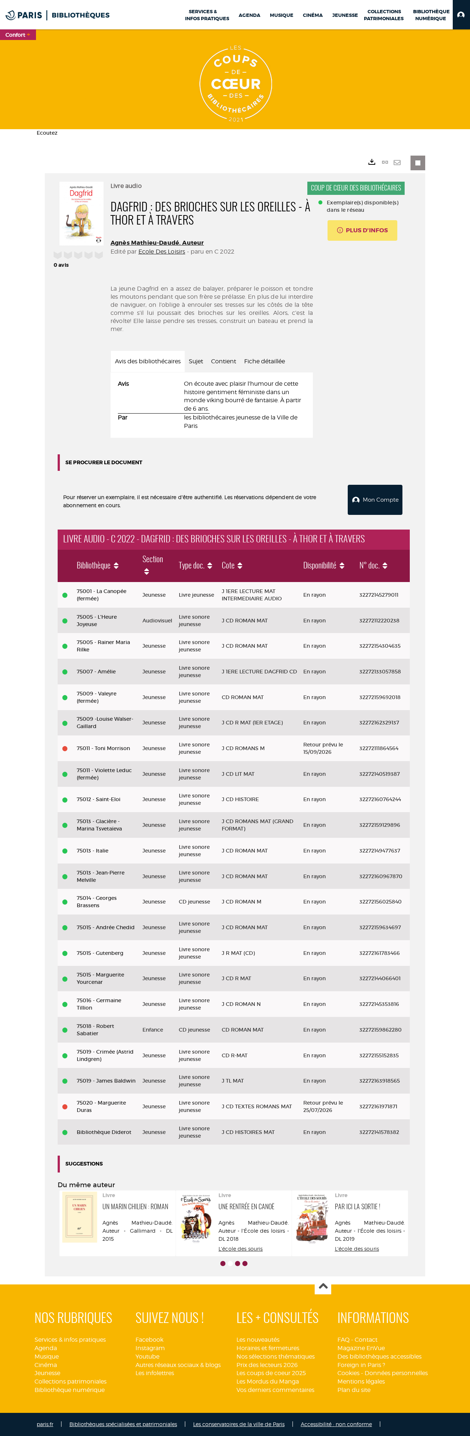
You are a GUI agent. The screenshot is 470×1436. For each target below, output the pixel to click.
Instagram (150, 1348)
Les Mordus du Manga (267, 1381)
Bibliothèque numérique (70, 1389)
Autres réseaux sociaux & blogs (178, 1365)
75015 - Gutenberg (100, 953)
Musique (47, 1356)
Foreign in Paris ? (361, 1365)
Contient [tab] (223, 361)
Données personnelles (396, 1373)
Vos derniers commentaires (275, 1389)
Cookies (348, 1373)
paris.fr (45, 1424)
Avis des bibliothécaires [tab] (148, 361)
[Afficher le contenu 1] (222, 1263)
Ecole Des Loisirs (161, 251)
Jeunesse (47, 1373)
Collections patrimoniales (70, 1381)
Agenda (46, 1348)
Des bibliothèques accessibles (379, 1356)
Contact (366, 1339)
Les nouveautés (257, 1339)
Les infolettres (154, 1373)
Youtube (147, 1356)
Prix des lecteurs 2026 (267, 1365)
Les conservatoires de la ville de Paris (239, 1424)
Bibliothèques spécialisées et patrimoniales (123, 1424)
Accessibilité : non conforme (336, 1424)
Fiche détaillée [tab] (264, 361)
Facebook (149, 1339)
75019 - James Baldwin (106, 1080)
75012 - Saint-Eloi (98, 799)
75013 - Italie (92, 850)
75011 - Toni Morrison (103, 748)
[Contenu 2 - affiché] (230, 1263)
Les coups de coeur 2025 (271, 1373)
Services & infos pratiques (70, 1339)
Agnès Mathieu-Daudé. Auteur (157, 243)
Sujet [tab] (196, 361)
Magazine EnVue (361, 1348)
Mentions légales (361, 1381)
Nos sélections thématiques (275, 1356)
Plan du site (353, 1389)
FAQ (343, 1339)
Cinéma (46, 1365)
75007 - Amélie (96, 671)
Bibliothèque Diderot (104, 1132)
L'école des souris (240, 1249)
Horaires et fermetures (267, 1348)
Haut (323, 1286)
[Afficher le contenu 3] (237, 1263)
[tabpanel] (212, 405)
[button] (461, 14)
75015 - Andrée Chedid (106, 927)
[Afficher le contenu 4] (244, 1263)
